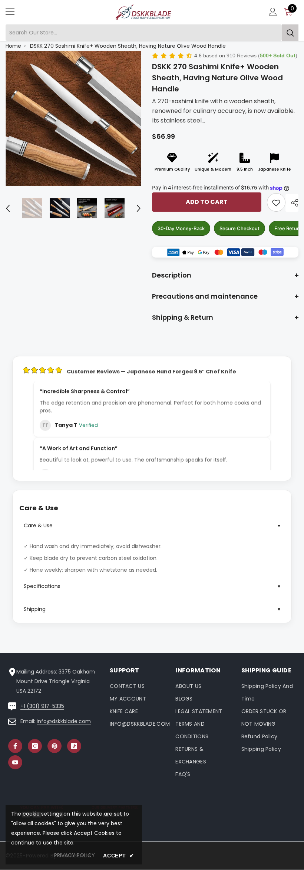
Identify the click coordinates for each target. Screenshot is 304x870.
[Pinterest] (54, 746)
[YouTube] (15, 762)
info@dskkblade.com (64, 721)
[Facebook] (15, 746)
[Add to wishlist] (276, 202)
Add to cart (207, 202)
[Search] (152, 32)
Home (13, 46)
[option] (73, 118)
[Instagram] (35, 746)
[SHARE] (291, 203)
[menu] (10, 11)
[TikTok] (74, 746)
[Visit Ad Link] (225, 252)
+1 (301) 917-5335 (42, 706)
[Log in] (273, 12)
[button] (7, 208)
